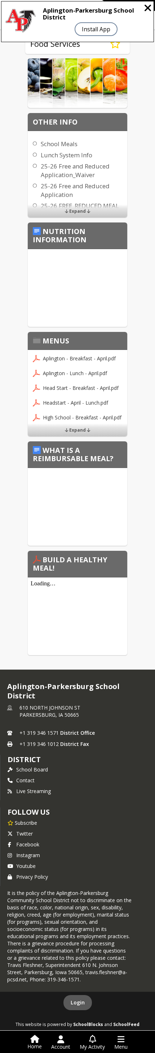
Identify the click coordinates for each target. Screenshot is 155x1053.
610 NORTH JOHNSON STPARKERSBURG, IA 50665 (49, 711)
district (24, 759)
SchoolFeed (126, 1024)
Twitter (24, 833)
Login (78, 1002)
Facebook (27, 844)
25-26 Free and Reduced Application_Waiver (75, 170)
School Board (32, 769)
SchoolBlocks (88, 1024)
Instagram (28, 855)
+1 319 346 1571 (39, 732)
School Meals (59, 144)
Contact (25, 780)
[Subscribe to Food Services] (115, 43)
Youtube (26, 866)
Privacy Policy (32, 876)
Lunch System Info (66, 155)
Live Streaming (33, 791)
